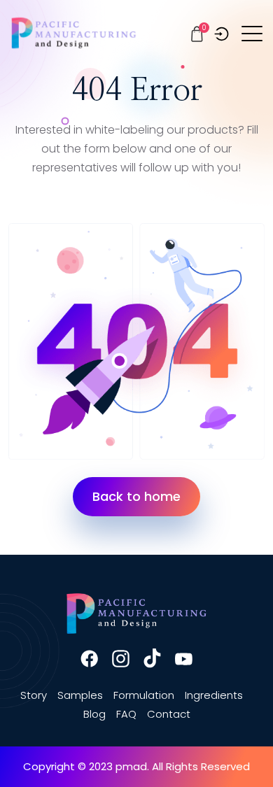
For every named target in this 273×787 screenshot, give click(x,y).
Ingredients (214, 695)
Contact (168, 714)
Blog (94, 714)
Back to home (136, 496)
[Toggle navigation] (253, 33)
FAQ (126, 714)
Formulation (143, 695)
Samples (80, 695)
